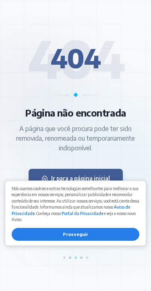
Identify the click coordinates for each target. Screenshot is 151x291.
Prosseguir (75, 234)
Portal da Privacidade (82, 213)
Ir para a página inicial (80, 178)
